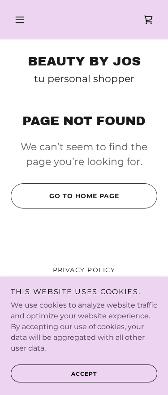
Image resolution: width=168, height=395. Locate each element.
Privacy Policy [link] (84, 270)
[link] (148, 20)
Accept (84, 373)
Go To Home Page (84, 196)
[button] (20, 20)
